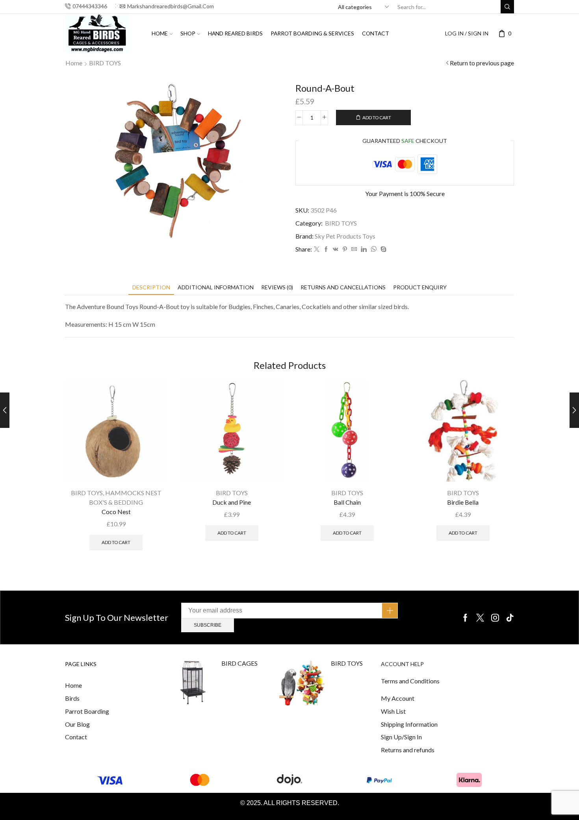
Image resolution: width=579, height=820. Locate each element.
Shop (187, 33)
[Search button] (507, 6)
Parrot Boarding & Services (312, 33)
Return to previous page (482, 63)
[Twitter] (316, 249)
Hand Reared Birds (235, 33)
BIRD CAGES (239, 663)
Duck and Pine (231, 502)
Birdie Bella (463, 502)
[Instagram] (495, 618)
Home (160, 33)
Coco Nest (116, 511)
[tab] (151, 287)
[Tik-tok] (510, 618)
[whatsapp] (374, 249)
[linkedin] (364, 249)
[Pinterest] (344, 249)
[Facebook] (326, 249)
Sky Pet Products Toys (345, 236)
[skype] (382, 249)
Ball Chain (347, 502)
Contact (375, 33)
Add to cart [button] (116, 542)
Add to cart (376, 117)
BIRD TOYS (105, 63)
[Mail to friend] (354, 249)
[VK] (335, 249)
